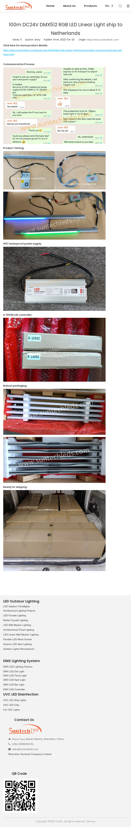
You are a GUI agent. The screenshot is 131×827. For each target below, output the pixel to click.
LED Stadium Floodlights (16, 606)
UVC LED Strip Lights (14, 700)
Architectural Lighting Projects (19, 610)
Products (90, 6)
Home (50, 6)
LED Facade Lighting (14, 615)
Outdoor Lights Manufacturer (18, 649)
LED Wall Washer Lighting (17, 625)
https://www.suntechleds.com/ (103, 39)
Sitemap (90, 821)
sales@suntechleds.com (25, 749)
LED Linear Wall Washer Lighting (21, 634)
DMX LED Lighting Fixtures (17, 666)
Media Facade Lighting (15, 620)
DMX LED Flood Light (15, 675)
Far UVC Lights (11, 709)
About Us (69, 6)
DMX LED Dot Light (13, 671)
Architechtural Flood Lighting (18, 629)
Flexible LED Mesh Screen (17, 639)
